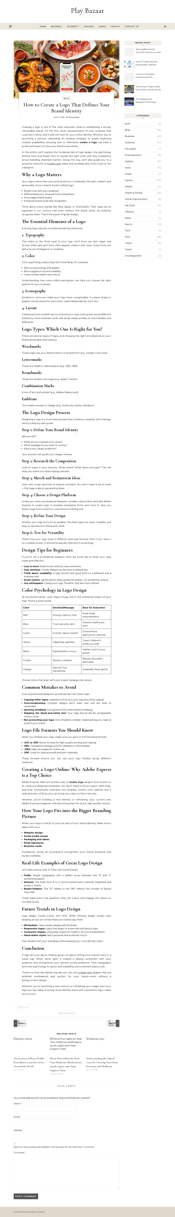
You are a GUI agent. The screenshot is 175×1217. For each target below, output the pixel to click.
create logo (85, 972)
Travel (128, 243)
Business (56, 26)
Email (17, 1117)
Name (18, 1103)
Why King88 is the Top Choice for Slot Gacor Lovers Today (148, 51)
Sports (128, 224)
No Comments (67, 1013)
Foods (128, 174)
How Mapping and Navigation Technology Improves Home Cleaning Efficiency (147, 101)
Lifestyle (129, 211)
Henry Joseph (73, 117)
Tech (127, 230)
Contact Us (132, 26)
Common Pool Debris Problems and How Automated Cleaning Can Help (147, 76)
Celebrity (73, 26)
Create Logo (54, 163)
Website (18, 1130)
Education (130, 149)
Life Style (130, 205)
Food (127, 167)
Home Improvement (136, 199)
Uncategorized (133, 255)
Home (43, 26)
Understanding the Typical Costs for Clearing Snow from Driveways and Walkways (102, 1062)
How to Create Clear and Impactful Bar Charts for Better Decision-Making (146, 63)
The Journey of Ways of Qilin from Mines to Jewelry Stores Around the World (29, 1062)
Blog (66, 98)
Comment (20, 1152)
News (128, 218)
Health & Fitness (133, 193)
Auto (127, 123)
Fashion (89, 26)
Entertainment (133, 155)
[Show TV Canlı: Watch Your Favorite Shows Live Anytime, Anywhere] (20, 1023)
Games (102, 26)
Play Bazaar (87, 10)
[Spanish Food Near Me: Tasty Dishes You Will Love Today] (113, 1023)
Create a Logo (23, 1007)
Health (115, 26)
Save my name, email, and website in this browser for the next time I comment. (54, 1147)
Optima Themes (37, 1212)
